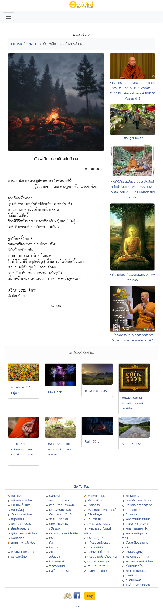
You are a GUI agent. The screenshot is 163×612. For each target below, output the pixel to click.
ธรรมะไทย (82, 606)
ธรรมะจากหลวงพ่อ (61, 505)
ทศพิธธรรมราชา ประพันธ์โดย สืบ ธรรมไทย (132, 402)
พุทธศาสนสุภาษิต (137, 528)
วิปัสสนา (54, 556)
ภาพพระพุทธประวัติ (138, 500)
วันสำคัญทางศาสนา (139, 584)
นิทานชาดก (133, 514)
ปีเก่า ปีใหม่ (92, 441)
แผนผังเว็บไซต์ (20, 505)
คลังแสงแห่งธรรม (99, 542)
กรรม (52, 538)
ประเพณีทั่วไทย (97, 570)
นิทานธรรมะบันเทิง (61, 514)
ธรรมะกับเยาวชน (60, 509)
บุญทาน (54, 547)
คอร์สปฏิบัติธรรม (60, 570)
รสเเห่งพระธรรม (132, 444)
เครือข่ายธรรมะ (21, 523)
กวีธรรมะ (32, 44)
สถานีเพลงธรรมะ (98, 523)
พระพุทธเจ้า (133, 495)
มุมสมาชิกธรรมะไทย (24, 533)
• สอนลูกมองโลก (132, 138)
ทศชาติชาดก (134, 509)
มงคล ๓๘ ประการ (137, 523)
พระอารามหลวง (136, 570)
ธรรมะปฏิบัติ (95, 538)
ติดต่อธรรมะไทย (21, 514)
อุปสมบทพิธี (133, 580)
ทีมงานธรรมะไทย (22, 500)
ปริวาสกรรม (57, 561)
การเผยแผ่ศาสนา (22, 552)
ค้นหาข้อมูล (18, 509)
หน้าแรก (16, 44)
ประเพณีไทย (19, 556)
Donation (17, 538)
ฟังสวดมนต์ (57, 566)
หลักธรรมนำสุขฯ (98, 552)
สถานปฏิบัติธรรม (60, 500)
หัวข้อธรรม (94, 505)
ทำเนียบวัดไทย (135, 566)
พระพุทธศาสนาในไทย (139, 561)
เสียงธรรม (94, 519)
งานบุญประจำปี (97, 566)
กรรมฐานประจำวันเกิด (102, 556)
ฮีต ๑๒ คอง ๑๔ (98, 561)
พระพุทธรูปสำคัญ (137, 556)
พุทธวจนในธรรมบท (138, 519)
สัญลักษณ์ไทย (20, 528)
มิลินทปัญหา (95, 514)
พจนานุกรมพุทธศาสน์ (101, 509)
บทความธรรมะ (58, 523)
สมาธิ (52, 552)
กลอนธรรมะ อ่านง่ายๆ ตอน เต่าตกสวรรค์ (60, 449)
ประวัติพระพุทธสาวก (139, 505)
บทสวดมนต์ (95, 547)
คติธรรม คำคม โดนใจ (63, 533)
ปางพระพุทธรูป (135, 552)
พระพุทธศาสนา (97, 495)
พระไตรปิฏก (95, 500)
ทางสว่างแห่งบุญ (96, 390)
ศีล (51, 542)
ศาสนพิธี (131, 575)
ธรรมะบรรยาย (58, 519)
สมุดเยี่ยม (17, 519)
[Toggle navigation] (8, 16)
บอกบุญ (54, 495)
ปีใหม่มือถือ (55, 392)
